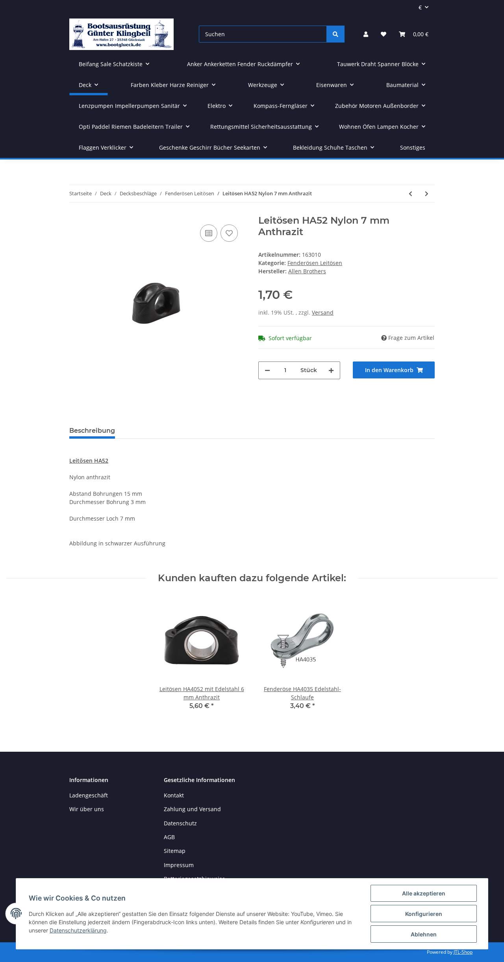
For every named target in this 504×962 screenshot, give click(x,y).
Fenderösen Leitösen (314, 263)
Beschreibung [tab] (92, 430)
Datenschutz (180, 823)
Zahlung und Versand (192, 809)
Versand (323, 312)
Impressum (179, 865)
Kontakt (174, 795)
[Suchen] (335, 34)
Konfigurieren (423, 913)
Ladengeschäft (88, 795)
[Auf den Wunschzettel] (229, 233)
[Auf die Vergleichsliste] (208, 233)
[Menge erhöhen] (331, 370)
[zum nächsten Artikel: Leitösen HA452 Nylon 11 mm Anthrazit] (427, 193)
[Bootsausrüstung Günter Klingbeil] (121, 34)
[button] (365, 34)
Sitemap (174, 850)
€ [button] (420, 7)
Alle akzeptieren (423, 893)
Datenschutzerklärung (78, 930)
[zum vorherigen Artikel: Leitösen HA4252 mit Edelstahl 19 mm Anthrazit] (410, 193)
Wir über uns (86, 809)
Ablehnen (424, 934)
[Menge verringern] (267, 370)
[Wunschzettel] (383, 34)
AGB (169, 837)
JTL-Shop (463, 952)
